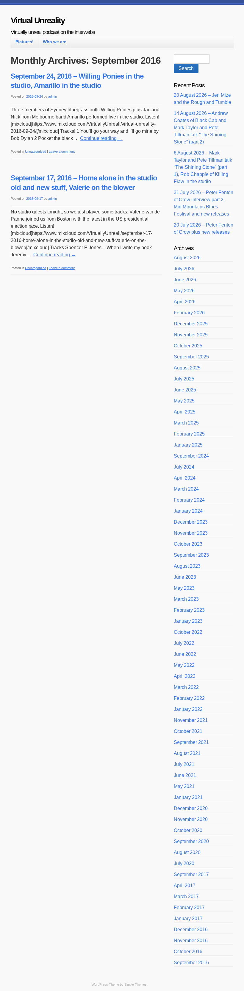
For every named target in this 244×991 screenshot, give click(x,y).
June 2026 (185, 279)
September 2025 (191, 356)
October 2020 (188, 830)
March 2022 (186, 687)
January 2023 (188, 621)
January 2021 (188, 797)
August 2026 (187, 257)
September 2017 (191, 874)
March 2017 (186, 896)
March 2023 (186, 599)
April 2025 (184, 411)
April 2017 (184, 885)
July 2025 (184, 378)
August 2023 (187, 566)
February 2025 (189, 433)
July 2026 (184, 268)
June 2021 (185, 775)
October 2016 (188, 951)
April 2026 (184, 301)
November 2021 (191, 720)
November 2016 (191, 940)
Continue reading (101, 138)
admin (52, 96)
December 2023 (191, 522)
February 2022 (189, 698)
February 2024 (189, 499)
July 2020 (184, 863)
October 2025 (188, 345)
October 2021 (188, 731)
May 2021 (184, 786)
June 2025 (185, 389)
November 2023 (191, 533)
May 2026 (184, 290)
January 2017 (188, 918)
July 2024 (184, 466)
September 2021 (191, 742)
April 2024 (184, 477)
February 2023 (189, 610)
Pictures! (24, 41)
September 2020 (191, 841)
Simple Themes (135, 984)
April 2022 (184, 676)
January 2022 (188, 709)
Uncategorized (35, 151)
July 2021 (184, 764)
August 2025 (187, 367)
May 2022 (184, 665)
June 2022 (185, 654)
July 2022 (184, 643)
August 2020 (187, 852)
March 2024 (186, 488)
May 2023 (184, 588)
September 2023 (191, 555)
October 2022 (188, 632)
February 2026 (189, 312)
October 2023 (188, 544)
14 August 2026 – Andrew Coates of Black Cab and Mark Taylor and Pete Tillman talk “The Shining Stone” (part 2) (201, 127)
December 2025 (191, 323)
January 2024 (188, 511)
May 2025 (184, 400)
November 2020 (191, 819)
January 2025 (188, 444)
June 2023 (185, 577)
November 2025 (191, 334)
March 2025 (186, 422)
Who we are (54, 41)
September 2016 (191, 962)
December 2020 (191, 808)
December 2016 (191, 929)
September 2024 (191, 455)
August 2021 (187, 753)
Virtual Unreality (38, 20)
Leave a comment (62, 151)
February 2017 (189, 907)
